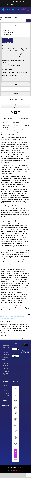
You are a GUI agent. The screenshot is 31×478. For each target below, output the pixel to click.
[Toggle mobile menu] (28, 12)
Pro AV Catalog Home (6, 17)
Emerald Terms (7, 338)
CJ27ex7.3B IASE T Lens (8, 67)
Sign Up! (15, 453)
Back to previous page (16, 99)
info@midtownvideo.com (8, 368)
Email (15, 388)
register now (4, 335)
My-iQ (15, 17)
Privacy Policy (14, 338)
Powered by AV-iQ (21, 338)
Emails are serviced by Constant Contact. (15, 444)
